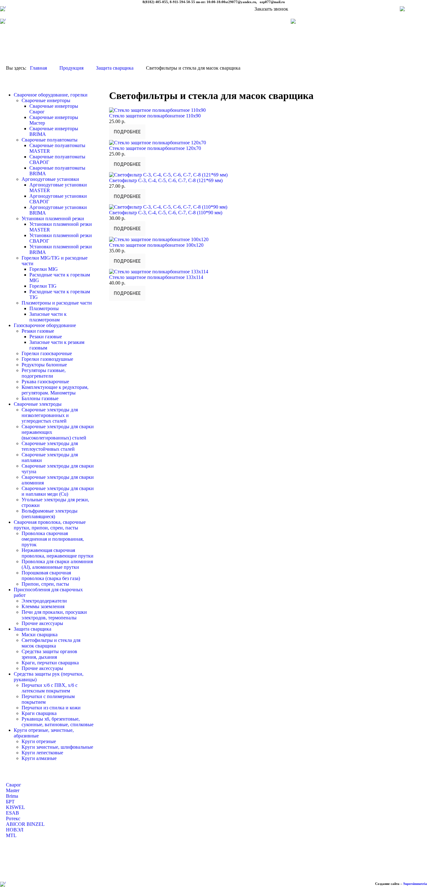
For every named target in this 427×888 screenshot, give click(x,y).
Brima (12, 796)
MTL (11, 835)
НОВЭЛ (14, 829)
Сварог (13, 784)
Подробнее (127, 131)
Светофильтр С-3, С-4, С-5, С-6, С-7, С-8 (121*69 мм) (166, 180)
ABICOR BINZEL (25, 824)
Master (12, 790)
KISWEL (15, 807)
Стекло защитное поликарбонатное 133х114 (156, 277)
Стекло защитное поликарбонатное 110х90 (155, 115)
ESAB (12, 813)
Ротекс (13, 818)
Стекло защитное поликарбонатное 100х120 (156, 245)
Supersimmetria (415, 884)
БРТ (10, 801)
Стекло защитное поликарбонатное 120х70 (155, 148)
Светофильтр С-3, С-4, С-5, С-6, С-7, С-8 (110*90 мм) (165, 212)
